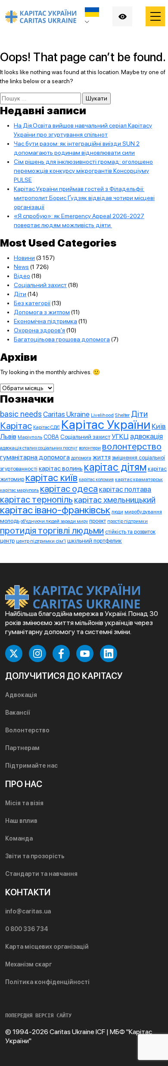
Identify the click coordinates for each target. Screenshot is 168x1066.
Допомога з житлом (42, 312)
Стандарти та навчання (41, 873)
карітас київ (51, 478)
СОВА (51, 436)
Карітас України (105, 424)
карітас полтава (125, 489)
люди (117, 512)
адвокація (146, 436)
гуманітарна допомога (35, 457)
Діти (20, 294)
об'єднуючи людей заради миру (54, 521)
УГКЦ (120, 436)
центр (7, 541)
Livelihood (102, 415)
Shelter (122, 415)
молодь (9, 520)
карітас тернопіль (36, 499)
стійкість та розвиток (130, 531)
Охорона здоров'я (39, 330)
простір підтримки (127, 521)
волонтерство (132, 446)
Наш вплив (21, 820)
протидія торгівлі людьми (52, 530)
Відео (22, 275)
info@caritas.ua (28, 911)
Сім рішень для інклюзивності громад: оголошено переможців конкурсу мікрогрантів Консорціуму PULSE (83, 170)
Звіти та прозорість (35, 856)
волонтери (90, 448)
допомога (81, 458)
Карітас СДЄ (46, 427)
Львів (8, 436)
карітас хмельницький (115, 499)
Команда (19, 838)
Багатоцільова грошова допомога (62, 339)
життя (102, 457)
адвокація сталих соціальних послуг (39, 448)
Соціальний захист (40, 284)
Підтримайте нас (31, 765)
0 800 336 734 (26, 928)
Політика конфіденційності (47, 981)
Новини (24, 257)
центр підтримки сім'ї (41, 541)
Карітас (16, 425)
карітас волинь (61, 468)
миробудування (143, 512)
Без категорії (32, 303)
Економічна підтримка (45, 321)
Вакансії (17, 712)
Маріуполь (30, 437)
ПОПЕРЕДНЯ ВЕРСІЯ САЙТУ (38, 1016)
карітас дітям (115, 467)
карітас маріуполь (19, 490)
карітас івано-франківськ (55, 509)
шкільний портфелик (94, 540)
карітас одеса (69, 488)
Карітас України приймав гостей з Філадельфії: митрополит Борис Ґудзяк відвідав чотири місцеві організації (84, 197)
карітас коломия (96, 479)
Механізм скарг (28, 964)
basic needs (21, 414)
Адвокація (21, 694)
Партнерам (22, 747)
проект (97, 521)
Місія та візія (24, 803)
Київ (159, 426)
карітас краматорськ (139, 479)
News (21, 266)
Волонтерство (27, 730)
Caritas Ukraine (66, 414)
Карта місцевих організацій (47, 946)
